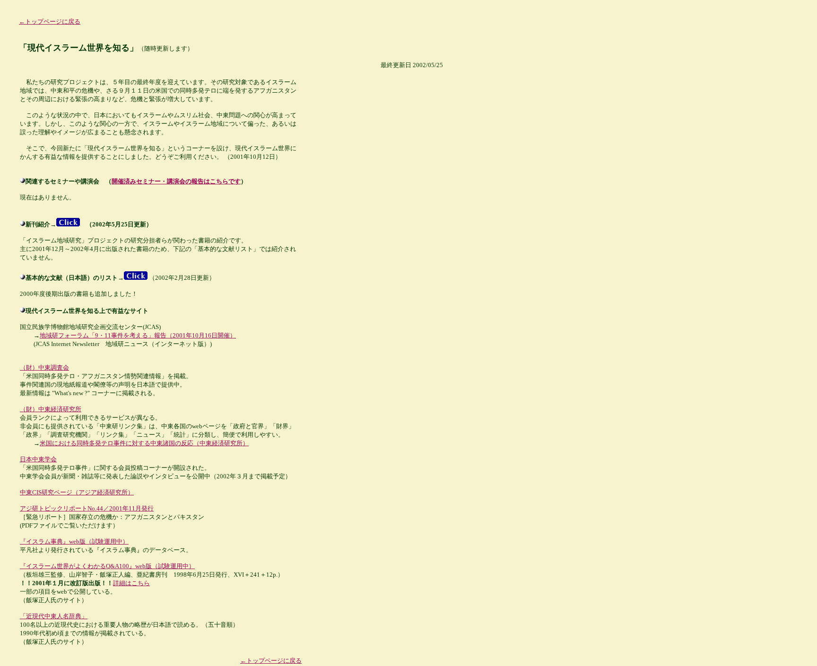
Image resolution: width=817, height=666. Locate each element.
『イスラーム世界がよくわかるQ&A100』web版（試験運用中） (107, 566)
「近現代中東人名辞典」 (53, 616)
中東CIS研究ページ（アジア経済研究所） (77, 492)
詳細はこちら (131, 583)
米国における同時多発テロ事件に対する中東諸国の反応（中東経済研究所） (144, 443)
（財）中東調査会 (44, 367)
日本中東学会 (38, 459)
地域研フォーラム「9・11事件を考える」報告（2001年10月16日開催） (138, 335)
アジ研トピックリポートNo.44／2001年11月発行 (87, 508)
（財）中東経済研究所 (50, 409)
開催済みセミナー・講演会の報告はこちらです (176, 181)
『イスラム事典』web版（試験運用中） (74, 541)
